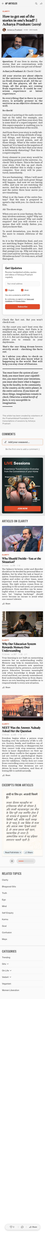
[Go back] (3, 3)
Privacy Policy (20, 301)
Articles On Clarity (15, 521)
